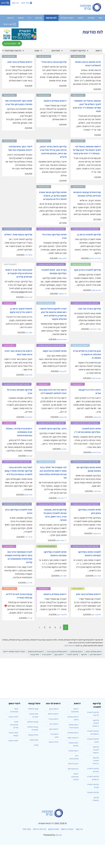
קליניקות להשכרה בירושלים (96, 723)
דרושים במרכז (47, 654)
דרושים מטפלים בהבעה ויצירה (57, 651)
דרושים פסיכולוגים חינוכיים (75, 777)
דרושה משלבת (73, 750)
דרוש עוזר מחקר (73, 737)
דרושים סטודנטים (96, 654)
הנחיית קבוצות (33, 735)
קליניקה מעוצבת (93, 792)
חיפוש (4, 2)
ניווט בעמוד (8, 24)
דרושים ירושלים (53, 714)
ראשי (101, 17)
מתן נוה (64, 449)
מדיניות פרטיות (39, 829)
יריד (29, 17)
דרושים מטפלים (73, 732)
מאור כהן (29, 332)
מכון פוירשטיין (62, 339)
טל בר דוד (28, 537)
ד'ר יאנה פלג (62, 498)
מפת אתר (26, 829)
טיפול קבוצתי (34, 654)
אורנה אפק (28, 297)
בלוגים (80, 17)
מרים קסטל (97, 533)
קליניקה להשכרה (72, 654)
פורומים (38, 17)
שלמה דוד (28, 255)
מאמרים (91, 17)
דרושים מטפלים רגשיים (94, 651)
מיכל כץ (29, 582)
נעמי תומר (97, 491)
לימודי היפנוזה (13, 740)
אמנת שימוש (53, 829)
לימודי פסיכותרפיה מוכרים (14, 724)
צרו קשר (15, 2)
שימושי (21, 17)
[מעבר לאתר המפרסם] (19, 33)
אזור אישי (25, 2)
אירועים (10, 17)
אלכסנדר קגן (96, 614)
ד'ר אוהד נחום (62, 540)
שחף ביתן (97, 575)
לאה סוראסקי (96, 290)
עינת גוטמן (28, 494)
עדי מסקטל (63, 293)
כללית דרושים (54, 742)
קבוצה (36, 745)
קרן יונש (29, 456)
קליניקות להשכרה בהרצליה (96, 760)
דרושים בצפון (59, 654)
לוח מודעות (51, 17)
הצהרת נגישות (67, 829)
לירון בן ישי (63, 371)
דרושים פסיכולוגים (76, 651)
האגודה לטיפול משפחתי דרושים (14, 651)
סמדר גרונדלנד (95, 329)
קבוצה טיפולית (33, 709)
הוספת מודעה (10, 43)
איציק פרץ (28, 417)
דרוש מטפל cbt (73, 769)
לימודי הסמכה (13, 717)
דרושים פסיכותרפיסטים (36, 651)
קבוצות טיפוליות (32, 721)
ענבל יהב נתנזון (95, 258)
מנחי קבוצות (34, 740)
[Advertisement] (52, 677)
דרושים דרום (54, 724)
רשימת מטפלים (67, 17)
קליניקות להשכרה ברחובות (96, 750)
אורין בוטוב (28, 375)
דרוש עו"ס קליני (73, 763)
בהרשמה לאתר (69, 645)
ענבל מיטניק (96, 452)
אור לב (30, 618)
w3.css (58, 834)
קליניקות (84, 654)
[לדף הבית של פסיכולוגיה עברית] (90, 7)
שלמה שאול (63, 258)
